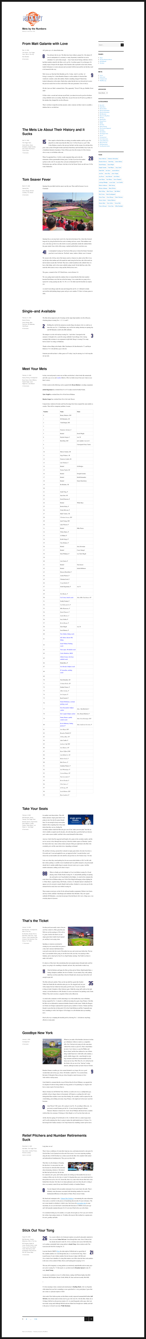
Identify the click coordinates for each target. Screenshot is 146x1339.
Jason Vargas (115, 173)
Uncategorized (33, 377)
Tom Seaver (30, 192)
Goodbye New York (37, 1032)
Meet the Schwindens (105, 110)
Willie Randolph (119, 206)
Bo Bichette (25, 934)
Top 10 (101, 135)
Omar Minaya (110, 197)
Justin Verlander (31, 937)
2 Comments (25, 1044)
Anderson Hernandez (113, 158)
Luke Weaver (31, 383)
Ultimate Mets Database (67, 1198)
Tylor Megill (30, 827)
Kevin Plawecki (117, 179)
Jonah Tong (29, 1247)
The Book (102, 63)
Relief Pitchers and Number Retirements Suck (54, 1137)
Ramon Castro (102, 200)
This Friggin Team (26, 142)
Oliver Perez (102, 197)
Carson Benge (25, 191)
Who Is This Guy (30, 54)
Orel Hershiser (30, 939)
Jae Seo (101, 173)
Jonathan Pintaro (33, 1151)
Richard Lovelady (26, 1152)
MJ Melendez (31, 324)
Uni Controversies (104, 139)
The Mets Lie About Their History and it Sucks (53, 131)
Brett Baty (24, 935)
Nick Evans (102, 194)
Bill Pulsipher (25, 1243)
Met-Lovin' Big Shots (105, 116)
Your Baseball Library (105, 146)
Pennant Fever (103, 121)
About (101, 57)
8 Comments (25, 59)
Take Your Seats (35, 808)
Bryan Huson (25, 380)
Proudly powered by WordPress (41, 1331)
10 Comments (25, 1254)
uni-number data (81, 1203)
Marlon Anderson (103, 185)
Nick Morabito (25, 56)
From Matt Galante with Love (45, 43)
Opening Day (25, 188)
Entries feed (102, 77)
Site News (24, 1148)
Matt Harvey (29, 1249)
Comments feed (103, 79)
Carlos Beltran (25, 145)
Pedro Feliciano (119, 197)
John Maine (116, 176)
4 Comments (25, 195)
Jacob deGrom (115, 170)
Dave (58, 1251)
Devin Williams (33, 380)
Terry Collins (110, 203)
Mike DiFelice (112, 188)
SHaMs (101, 123)
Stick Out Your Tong (38, 1230)
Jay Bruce (101, 176)
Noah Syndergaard (110, 194)
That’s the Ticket (35, 920)
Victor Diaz (111, 206)
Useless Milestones (104, 140)
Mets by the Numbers (34, 28)
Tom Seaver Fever (36, 179)
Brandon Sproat (26, 821)
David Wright (111, 164)
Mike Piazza (110, 191)
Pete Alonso (32, 148)
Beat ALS (102, 105)
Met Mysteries (25, 817)
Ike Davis (108, 170)
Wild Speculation (104, 144)
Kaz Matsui (109, 179)
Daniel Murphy (102, 164)
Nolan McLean (32, 1250)
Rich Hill (24, 1252)
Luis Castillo (120, 182)
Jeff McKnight (103, 61)
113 (36, 1319)
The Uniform (25, 52)
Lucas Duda (112, 182)
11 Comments (25, 943)
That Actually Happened (105, 128)
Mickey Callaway (103, 188)
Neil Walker (117, 191)
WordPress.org (103, 80)
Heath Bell (101, 170)
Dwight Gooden (32, 147)
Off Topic (102, 117)
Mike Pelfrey (102, 191)
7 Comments (25, 153)
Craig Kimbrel (34, 821)
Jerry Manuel (109, 176)
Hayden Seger (25, 382)
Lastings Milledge (103, 182)
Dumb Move (102, 107)
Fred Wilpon (111, 167)
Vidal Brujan (25, 326)
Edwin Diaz (30, 935)
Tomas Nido (117, 203)
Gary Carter (25, 148)
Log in (101, 75)
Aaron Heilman (102, 158)
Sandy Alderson (111, 200)
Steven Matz (30, 1252)
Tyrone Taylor (25, 150)
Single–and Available (39, 311)
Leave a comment (26, 1155)
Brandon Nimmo (33, 934)
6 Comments (25, 328)
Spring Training (26, 320)
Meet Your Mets (34, 368)
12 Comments (25, 386)
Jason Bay (107, 173)
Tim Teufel (29, 941)
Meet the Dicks (103, 108)
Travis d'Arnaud (102, 206)
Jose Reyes (102, 179)
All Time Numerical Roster (106, 59)
